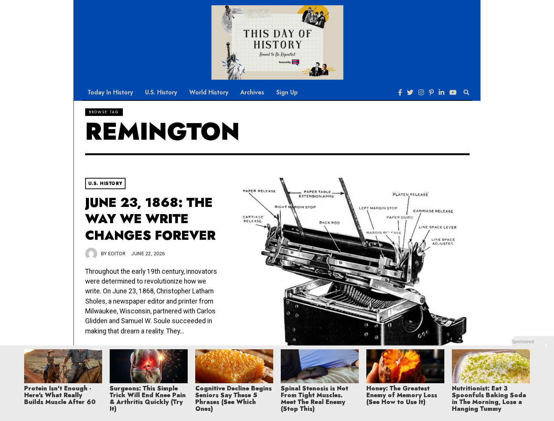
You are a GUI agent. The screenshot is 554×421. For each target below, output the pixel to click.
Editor (116, 253)
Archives (252, 92)
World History (208, 92)
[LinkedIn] (441, 92)
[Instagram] (421, 92)
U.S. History (161, 92)
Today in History (110, 92)
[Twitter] (410, 92)
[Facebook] (400, 92)
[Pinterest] (431, 92)
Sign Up (287, 92)
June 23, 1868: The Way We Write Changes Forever (150, 219)
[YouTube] (452, 92)
